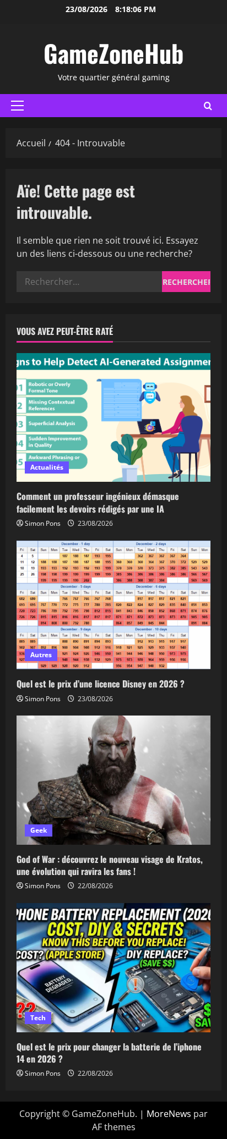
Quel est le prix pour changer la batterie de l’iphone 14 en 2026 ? (109, 1052)
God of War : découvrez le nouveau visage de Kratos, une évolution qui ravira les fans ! (110, 865)
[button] (17, 105)
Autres (41, 654)
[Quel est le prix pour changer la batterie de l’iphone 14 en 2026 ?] (113, 967)
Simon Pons (43, 523)
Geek (38, 830)
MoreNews (169, 1114)
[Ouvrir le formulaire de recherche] (208, 106)
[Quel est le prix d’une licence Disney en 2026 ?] (113, 605)
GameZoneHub (113, 53)
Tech (38, 1017)
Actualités (46, 467)
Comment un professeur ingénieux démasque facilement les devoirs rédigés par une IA (98, 502)
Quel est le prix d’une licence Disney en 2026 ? (101, 683)
